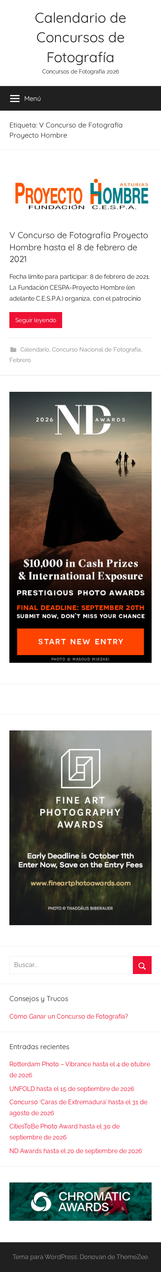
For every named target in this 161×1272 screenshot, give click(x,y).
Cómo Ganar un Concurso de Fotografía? (68, 1016)
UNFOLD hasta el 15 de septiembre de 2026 (71, 1089)
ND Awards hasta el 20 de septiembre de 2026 (75, 1151)
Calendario (34, 349)
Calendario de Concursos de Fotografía (80, 37)
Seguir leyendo (35, 320)
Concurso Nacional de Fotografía (96, 349)
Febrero (20, 360)
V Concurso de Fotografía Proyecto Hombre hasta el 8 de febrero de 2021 (78, 247)
